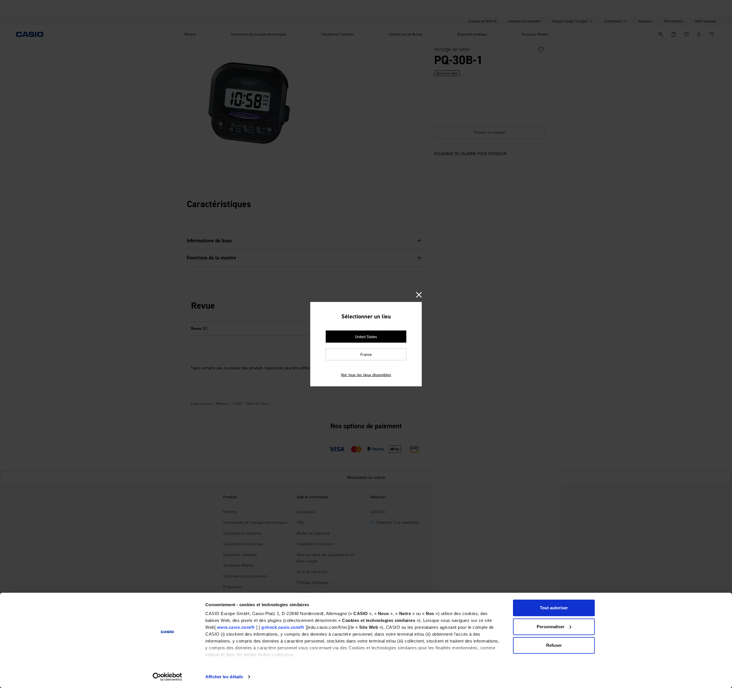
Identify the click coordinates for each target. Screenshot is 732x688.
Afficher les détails (224, 676)
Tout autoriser (554, 607)
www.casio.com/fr (236, 627)
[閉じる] (419, 295)
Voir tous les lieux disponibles (366, 374)
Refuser (554, 645)
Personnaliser (550, 626)
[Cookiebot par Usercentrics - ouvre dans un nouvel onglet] (167, 677)
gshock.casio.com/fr (283, 627)
